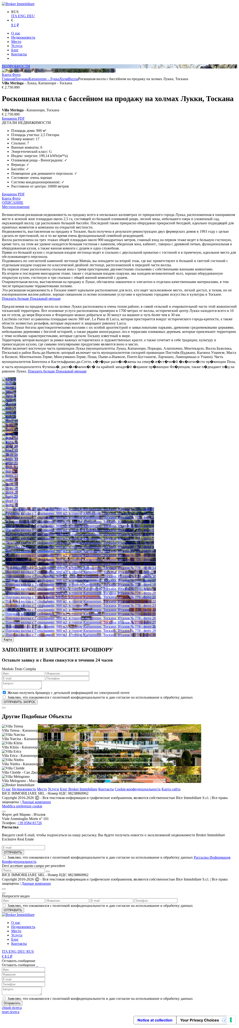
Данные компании (36, 802)
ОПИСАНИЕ (12, 203)
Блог (15, 939)
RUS (30, 951)
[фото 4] (9, 396)
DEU (31, 16)
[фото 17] (10, 450)
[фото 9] (9, 417)
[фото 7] (9, 408)
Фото (16, 75)
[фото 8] (9, 413)
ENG (22, 16)
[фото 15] (10, 442)
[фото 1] (9, 383)
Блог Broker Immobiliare (78, 789)
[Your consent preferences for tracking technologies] (230, 1019)
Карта (7, 75)
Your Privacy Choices (199, 1020)
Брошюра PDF (13, 118)
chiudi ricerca (12, 1008)
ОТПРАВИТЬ (13, 852)
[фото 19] (10, 459)
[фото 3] (9, 392)
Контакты (106, 789)
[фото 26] (10, 488)
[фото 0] (9, 379)
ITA (14, 16)
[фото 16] (10, 446)
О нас (6, 789)
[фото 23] (10, 476)
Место (42, 789)
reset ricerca (10, 1012)
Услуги (53, 789)
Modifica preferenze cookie (22, 806)
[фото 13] (10, 434)
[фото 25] (10, 484)
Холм (64, 79)
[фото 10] (10, 421)
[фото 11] (10, 425)
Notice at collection (154, 1020)
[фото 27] (10, 492)
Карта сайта (171, 789)
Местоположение (16, 207)
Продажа (21, 79)
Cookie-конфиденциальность (138, 789)
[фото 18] (10, 455)
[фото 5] (9, 400)
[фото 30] (10, 505)
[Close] (4, 707)
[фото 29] (10, 501)
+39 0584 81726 (29, 823)
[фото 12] (10, 429)
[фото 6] (9, 404)
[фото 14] (10, 438)
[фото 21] (10, 467)
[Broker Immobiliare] (18, 4)
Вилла (73, 79)
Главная (8, 79)
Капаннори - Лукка (44, 79)
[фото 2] (9, 387)
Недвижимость (24, 789)
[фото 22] (10, 471)
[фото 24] (10, 480)
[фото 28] (10, 497)
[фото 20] (10, 463)
